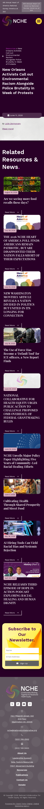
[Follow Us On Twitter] (12, 704)
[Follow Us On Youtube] (24, 704)
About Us (22, 753)
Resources (11, 48)
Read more (8, 129)
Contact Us (22, 780)
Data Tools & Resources (22, 762)
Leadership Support (22, 758)
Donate (22, 785)
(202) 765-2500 (22, 739)
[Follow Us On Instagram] (30, 704)
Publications (22, 775)
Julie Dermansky (13, 123)
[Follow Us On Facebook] (18, 704)
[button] (39, 21)
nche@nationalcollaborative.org (22, 730)
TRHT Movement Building (22, 766)
